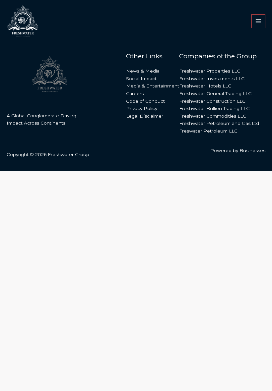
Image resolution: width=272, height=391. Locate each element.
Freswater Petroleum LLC (208, 131)
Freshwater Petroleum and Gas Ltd (219, 123)
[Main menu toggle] (258, 21)
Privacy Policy (141, 108)
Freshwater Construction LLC (212, 101)
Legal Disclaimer (144, 116)
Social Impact (141, 78)
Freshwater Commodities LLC (212, 116)
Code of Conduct (145, 101)
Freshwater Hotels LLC (205, 85)
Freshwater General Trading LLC (215, 93)
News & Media (143, 71)
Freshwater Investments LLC (211, 78)
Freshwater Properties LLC (209, 71)
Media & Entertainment (152, 85)
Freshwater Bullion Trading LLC (214, 108)
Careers (135, 93)
